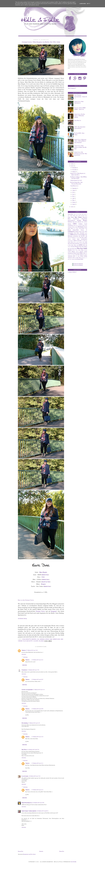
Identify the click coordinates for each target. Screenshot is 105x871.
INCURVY (83, 236)
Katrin (70, 272)
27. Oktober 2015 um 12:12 (37, 789)
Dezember (74, 167)
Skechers (77, 251)
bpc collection (78, 221)
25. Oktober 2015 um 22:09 (37, 708)
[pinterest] (84, 80)
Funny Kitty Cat (77, 120)
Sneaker (85, 251)
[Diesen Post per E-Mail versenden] (45, 641)
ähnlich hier (45, 575)
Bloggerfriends (84, 218)
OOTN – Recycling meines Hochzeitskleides (79, 127)
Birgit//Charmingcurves (27, 802)
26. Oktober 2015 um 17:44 (34, 776)
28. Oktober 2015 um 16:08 (38, 802)
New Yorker (71, 245)
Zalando (41, 640)
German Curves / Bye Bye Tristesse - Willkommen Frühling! (79, 115)
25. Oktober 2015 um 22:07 (37, 679)
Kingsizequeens (70, 240)
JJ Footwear (72, 237)
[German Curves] (77, 263)
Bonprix (43, 584)
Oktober (74, 171)
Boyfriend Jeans (71, 221)
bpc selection (84, 221)
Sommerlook (70, 253)
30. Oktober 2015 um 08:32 (42, 811)
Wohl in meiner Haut (76, 257)
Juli (73, 192)
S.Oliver (35, 640)
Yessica (73, 259)
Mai (73, 196)
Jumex (85, 237)
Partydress (77, 246)
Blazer (69, 218)
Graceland (82, 233)
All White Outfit (80, 214)
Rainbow (73, 250)
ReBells (79, 250)
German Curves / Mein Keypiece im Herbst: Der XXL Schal (80, 147)
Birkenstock (85, 217)
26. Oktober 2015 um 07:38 (33, 749)
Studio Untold (76, 253)
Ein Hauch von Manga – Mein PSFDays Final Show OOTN (78, 177)
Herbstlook (56, 639)
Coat (74, 225)
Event (69, 230)
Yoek (76, 259)
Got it (88, 3)
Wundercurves (83, 257)
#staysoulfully (70, 214)
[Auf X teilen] (48, 641)
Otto (86, 245)
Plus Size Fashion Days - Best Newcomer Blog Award (76, 183)
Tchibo (84, 253)
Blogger (73, 861)
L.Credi (83, 240)
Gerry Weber (84, 231)
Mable (84, 242)
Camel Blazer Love (74, 185)
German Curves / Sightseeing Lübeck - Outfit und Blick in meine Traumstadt (80, 141)
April (73, 198)
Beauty (69, 217)
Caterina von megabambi (27, 689)
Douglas (77, 228)
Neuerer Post (20, 851)
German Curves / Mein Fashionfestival (79, 102)
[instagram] (80, 80)
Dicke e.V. (73, 228)
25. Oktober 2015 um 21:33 (39, 689)
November (74, 169)
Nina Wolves (24, 749)
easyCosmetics (81, 228)
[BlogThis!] (46, 641)
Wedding (85, 256)
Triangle (81, 254)
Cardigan (80, 223)
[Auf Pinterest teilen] (51, 641)
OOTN (84, 245)
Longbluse (80, 242)
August (74, 190)
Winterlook (70, 257)
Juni (73, 194)
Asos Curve (78, 215)
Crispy (83, 225)
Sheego (73, 251)
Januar (73, 204)
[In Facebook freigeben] (49, 641)
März (73, 200)
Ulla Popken (85, 254)
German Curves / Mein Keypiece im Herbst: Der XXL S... (77, 174)
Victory (81, 256)
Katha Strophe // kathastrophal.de (29, 811)
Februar (74, 202)
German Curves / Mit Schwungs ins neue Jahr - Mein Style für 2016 (80, 153)
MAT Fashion (72, 243)
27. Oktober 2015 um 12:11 (37, 763)
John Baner (81, 237)
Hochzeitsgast (75, 236)
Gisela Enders (76, 233)
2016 (72, 164)
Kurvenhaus (79, 240)
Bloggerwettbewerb (71, 220)
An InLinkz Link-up (22, 618)
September (74, 188)
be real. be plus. (25, 776)
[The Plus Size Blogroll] (77, 265)
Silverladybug (25, 723)
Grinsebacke (24, 670)
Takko (81, 253)
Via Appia (77, 256)
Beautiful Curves (84, 215)
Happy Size (84, 234)
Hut (79, 236)
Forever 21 (84, 230)
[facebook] (70, 80)
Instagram (53, 611)
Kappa (78, 239)
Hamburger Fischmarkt (78, 234)
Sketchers (81, 251)
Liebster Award (75, 242)
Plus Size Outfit (28, 640)
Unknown (24, 650)
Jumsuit (73, 239)
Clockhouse (70, 225)
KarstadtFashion (84, 239)
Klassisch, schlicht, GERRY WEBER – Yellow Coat (80, 108)
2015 (72, 166)
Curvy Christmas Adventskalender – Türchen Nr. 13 (80, 96)
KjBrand (75, 240)
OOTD (80, 245)
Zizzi (82, 259)
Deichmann (80, 227)
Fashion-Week (76, 230)
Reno (82, 250)
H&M (51, 639)
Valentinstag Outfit (71, 256)
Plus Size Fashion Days (72, 248)
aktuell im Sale (46, 582)
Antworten (24, 654)
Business (69, 223)
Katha (74, 272)
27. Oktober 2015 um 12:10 (37, 736)
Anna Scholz (72, 215)
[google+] (75, 80)
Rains (77, 250)
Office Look (76, 245)
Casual (85, 223)
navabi (84, 243)
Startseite (41, 851)
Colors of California (78, 225)
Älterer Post (61, 851)
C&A (43, 577)
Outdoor (69, 246)
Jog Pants (77, 237)
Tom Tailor (77, 254)
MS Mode (77, 243)
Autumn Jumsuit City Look (76, 180)
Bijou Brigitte (43, 572)
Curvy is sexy (75, 227)
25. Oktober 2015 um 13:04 (32, 650)
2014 (72, 206)
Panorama (72, 246)
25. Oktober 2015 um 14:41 (37, 659)
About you (75, 214)
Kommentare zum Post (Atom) (29, 854)
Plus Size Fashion (83, 246)
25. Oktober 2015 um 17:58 (33, 670)
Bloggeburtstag (76, 218)
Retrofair (85, 250)
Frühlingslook (71, 231)
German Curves (40, 611)
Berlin (72, 217)
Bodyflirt (79, 220)
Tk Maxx (73, 254)
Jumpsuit (69, 239)
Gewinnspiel (70, 233)
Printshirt (70, 250)
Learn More (82, 3)
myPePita (81, 243)
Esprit (86, 228)
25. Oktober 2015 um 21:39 (34, 723)
